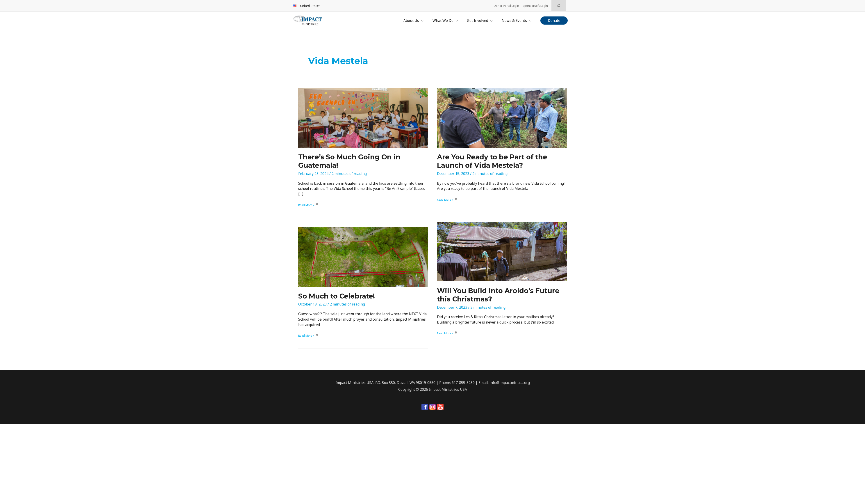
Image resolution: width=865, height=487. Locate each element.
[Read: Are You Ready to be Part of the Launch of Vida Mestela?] (502, 117)
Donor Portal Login (506, 6)
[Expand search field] (558, 5)
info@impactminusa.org (509, 382)
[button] (554, 20)
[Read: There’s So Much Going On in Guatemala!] (363, 117)
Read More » (306, 205)
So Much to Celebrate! (336, 296)
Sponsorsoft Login (535, 6)
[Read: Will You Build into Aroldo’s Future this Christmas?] (502, 251)
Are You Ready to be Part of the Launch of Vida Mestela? (492, 161)
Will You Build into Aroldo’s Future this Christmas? (498, 295)
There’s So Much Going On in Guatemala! (349, 161)
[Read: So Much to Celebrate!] (363, 256)
